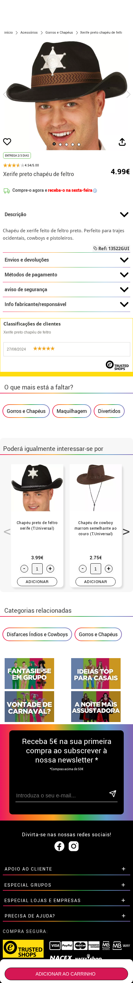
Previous (5, 528)
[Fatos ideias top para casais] (96, 687)
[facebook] (59, 846)
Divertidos (109, 411)
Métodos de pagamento (31, 274)
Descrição (15, 214)
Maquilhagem (72, 411)
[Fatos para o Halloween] (96, 720)
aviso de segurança (26, 289)
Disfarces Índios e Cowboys (37, 634)
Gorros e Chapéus (26, 411)
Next (124, 528)
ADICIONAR (37, 581)
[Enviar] (113, 794)
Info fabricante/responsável (35, 304)
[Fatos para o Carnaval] (29, 720)
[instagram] (73, 846)
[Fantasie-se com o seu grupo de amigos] (29, 687)
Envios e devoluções (27, 259)
